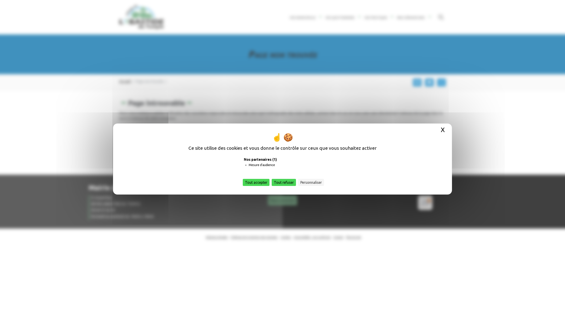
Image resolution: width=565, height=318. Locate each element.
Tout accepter (256, 182)
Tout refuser (284, 182)
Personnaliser (311, 182)
